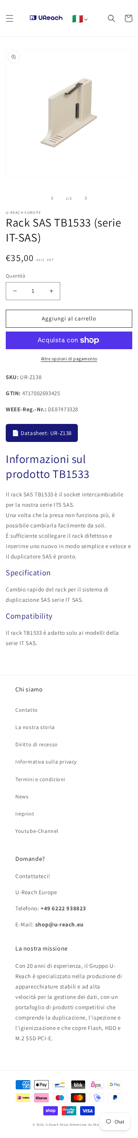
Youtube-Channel (37, 831)
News (21, 796)
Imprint (24, 813)
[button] (9, 18)
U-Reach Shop (57, 1124)
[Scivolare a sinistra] (52, 198)
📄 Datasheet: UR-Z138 (42, 433)
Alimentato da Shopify (87, 1124)
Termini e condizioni (40, 779)
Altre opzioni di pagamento (69, 358)
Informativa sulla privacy (46, 761)
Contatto (26, 709)
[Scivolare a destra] (85, 198)
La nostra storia (35, 727)
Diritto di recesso (36, 744)
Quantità (15, 276)
